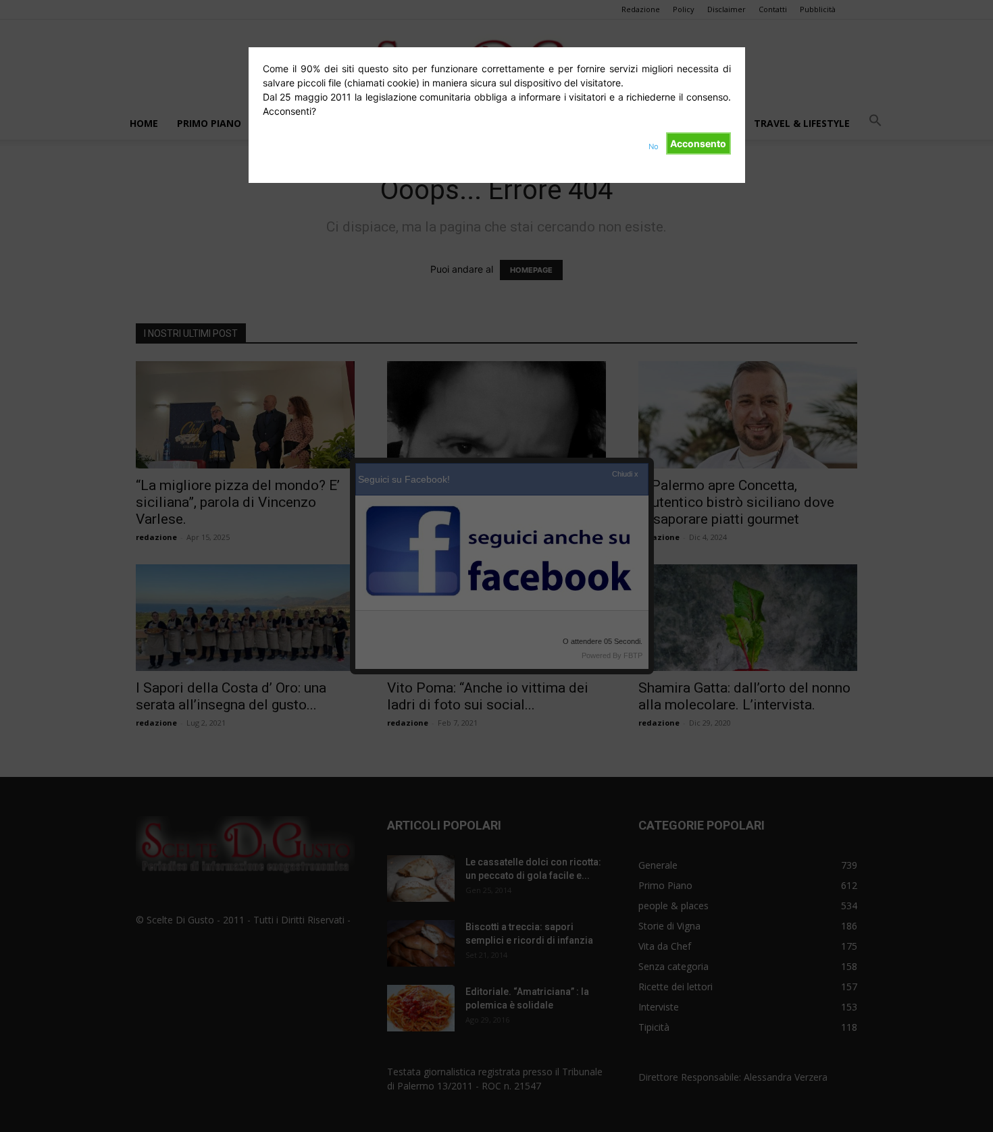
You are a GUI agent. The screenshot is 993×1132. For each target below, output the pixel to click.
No (653, 146)
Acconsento (698, 143)
